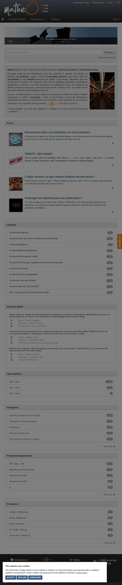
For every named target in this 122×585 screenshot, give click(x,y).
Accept (11, 577)
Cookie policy (81, 573)
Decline (22, 577)
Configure (35, 577)
